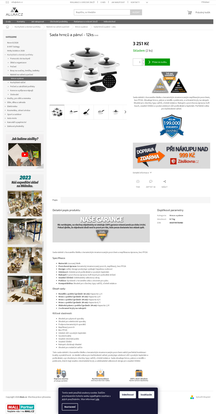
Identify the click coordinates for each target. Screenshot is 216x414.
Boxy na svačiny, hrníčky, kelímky (24, 70)
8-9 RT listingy (13, 46)
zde (97, 399)
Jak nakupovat (118, 2)
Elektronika (12, 106)
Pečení (13, 66)
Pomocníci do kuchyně (20, 58)
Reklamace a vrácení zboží (82, 2)
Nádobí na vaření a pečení (21, 74)
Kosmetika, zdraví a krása (18, 110)
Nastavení (69, 407)
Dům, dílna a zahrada (16, 102)
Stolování (14, 94)
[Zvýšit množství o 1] (143, 60)
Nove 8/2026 (12, 42)
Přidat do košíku (159, 62)
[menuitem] (8, 21)
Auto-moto (12, 118)
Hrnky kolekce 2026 (15, 50)
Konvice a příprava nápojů (21, 90)
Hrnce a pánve (17, 78)
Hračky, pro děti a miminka (19, 98)
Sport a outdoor (14, 114)
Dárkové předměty (15, 126)
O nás (103, 2)
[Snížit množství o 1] (143, 63)
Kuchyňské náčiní (17, 82)
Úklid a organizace (18, 62)
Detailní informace (141, 172)
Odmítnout (128, 394)
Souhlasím (146, 394)
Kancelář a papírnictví (16, 122)
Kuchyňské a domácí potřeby (20, 54)
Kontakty (135, 2)
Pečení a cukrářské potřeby (22, 86)
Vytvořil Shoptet (203, 397)
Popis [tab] (55, 200)
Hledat (136, 12)
